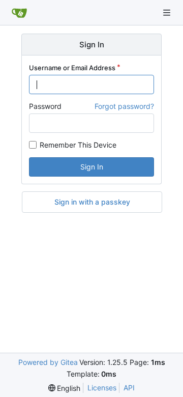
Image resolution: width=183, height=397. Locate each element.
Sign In (91, 166)
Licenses (101, 387)
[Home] (19, 13)
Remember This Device (78, 145)
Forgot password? (124, 106)
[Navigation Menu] (168, 12)
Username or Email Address (72, 68)
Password (45, 106)
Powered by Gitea (48, 362)
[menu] (64, 388)
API (129, 387)
